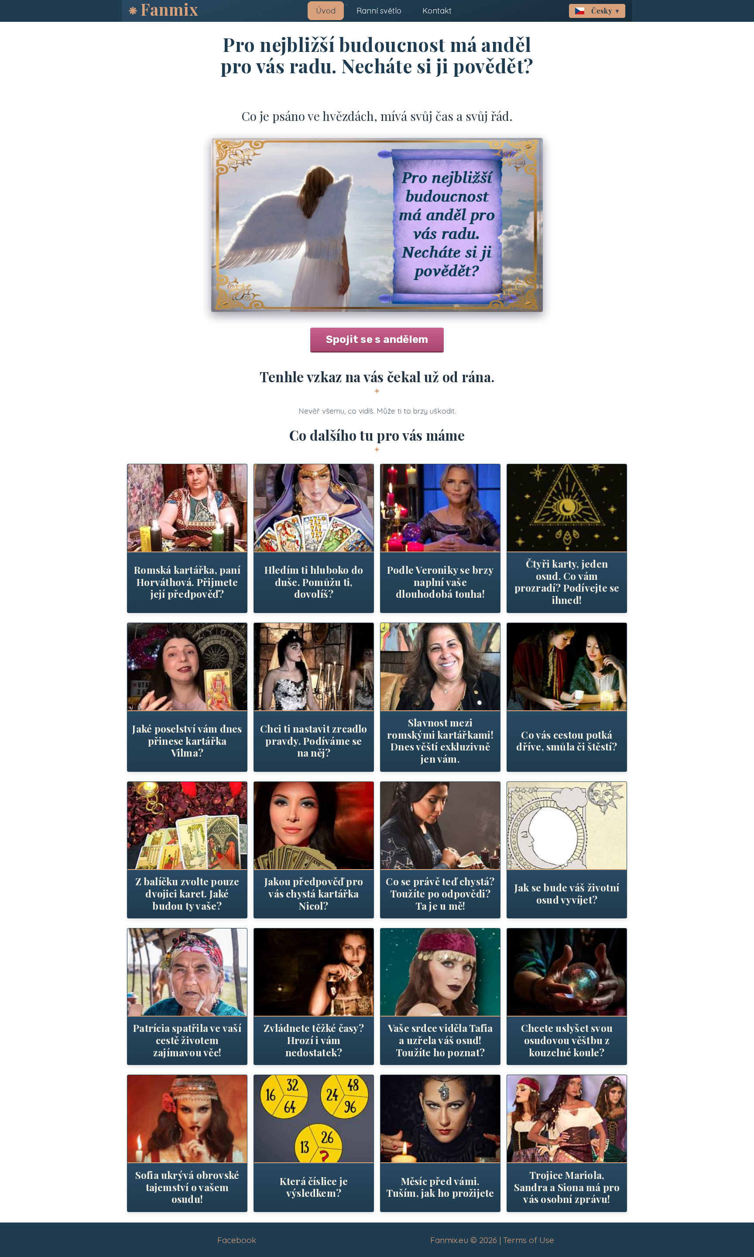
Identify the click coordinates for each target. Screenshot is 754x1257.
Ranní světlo (378, 11)
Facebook (236, 1240)
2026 (488, 1240)
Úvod (326, 11)
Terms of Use (528, 1240)
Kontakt (437, 11)
